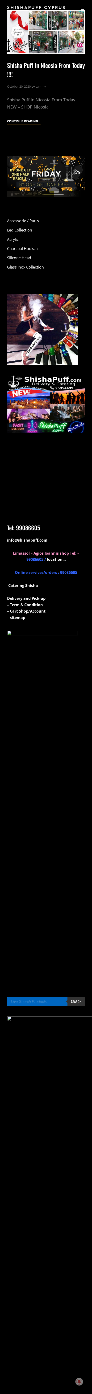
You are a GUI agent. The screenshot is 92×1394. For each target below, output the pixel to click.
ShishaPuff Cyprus (36, 8)
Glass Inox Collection (25, 267)
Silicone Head (19, 257)
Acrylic (13, 239)
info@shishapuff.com (27, 540)
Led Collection (19, 230)
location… (56, 559)
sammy (41, 86)
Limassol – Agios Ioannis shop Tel (44, 553)
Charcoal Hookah (22, 248)
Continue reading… (24, 121)
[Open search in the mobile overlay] (46, 1001)
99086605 (28, 527)
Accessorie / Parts (23, 220)
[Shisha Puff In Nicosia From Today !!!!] (46, 32)
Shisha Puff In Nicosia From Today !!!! (46, 70)
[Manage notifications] (79, 1381)
